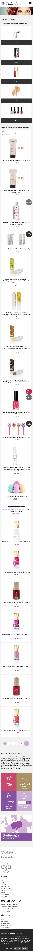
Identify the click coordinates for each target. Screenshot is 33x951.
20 (7, 134)
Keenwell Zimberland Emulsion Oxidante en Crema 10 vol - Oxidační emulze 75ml (16, 215)
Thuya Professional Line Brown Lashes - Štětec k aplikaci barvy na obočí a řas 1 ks (16, 510)
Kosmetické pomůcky (6, 888)
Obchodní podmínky (5, 923)
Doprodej (3, 884)
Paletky (16, 55)
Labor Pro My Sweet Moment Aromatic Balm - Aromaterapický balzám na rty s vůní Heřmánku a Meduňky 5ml (16, 306)
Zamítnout (17, 948)
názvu (6, 133)
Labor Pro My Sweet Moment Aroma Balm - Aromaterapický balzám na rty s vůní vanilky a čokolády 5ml (16, 339)
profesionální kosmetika (11, 852)
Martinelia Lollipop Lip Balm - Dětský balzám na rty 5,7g (16, 432)
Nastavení (9, 948)
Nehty (16, 113)
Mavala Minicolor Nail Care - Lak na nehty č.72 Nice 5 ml (16, 722)
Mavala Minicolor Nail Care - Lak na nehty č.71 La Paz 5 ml (16, 690)
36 (10, 134)
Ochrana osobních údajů (6, 925)
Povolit (25, 948)
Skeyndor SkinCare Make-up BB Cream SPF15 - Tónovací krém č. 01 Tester (16, 183)
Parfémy (3, 892)
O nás (2, 919)
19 (21, 743)
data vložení (10, 133)
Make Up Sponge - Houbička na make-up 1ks (16, 490)
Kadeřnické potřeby (5, 886)
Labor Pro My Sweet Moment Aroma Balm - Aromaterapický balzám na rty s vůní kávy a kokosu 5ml (16, 372)
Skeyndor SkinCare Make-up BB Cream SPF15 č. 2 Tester (16, 151)
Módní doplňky (4, 890)
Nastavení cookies (5, 927)
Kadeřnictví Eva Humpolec (6, 867)
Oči (16, 35)
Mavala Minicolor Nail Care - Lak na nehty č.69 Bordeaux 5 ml (16, 626)
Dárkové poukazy (5, 894)
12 (9, 134)
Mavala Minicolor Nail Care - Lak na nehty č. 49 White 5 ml (16, 533)
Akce (2, 880)
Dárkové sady (4, 896)
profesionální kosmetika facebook (7, 857)
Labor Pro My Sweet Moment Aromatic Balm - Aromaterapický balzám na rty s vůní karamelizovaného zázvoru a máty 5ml (16, 272)
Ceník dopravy (4, 921)
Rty (16, 74)
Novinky (3, 882)
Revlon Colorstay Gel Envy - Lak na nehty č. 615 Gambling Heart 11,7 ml (16, 404)
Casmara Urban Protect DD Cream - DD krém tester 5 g (16, 243)
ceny (15, 133)
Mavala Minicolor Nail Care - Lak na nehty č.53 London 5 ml (16, 594)
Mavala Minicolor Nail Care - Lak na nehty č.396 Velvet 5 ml (16, 658)
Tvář (16, 93)
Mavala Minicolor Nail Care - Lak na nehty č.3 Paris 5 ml (16, 563)
